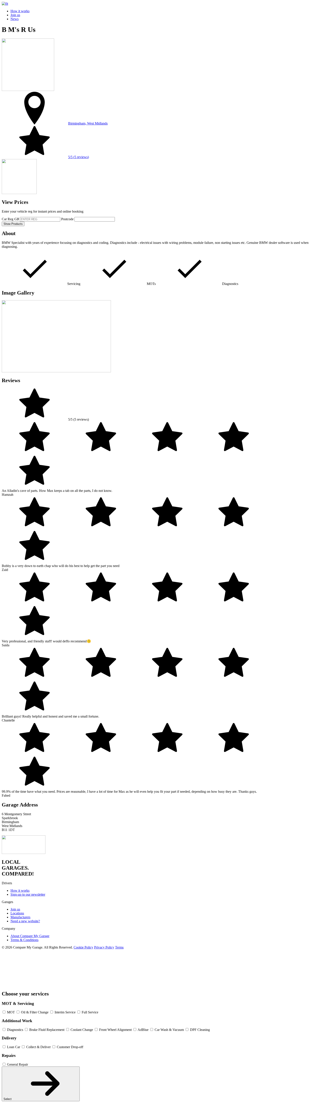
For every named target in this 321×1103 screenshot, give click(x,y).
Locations (17, 913)
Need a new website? (25, 921)
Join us (15, 15)
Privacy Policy (104, 947)
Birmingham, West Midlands (88, 123)
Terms (119, 947)
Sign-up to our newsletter (27, 894)
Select (7, 1099)
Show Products (13, 223)
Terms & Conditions (24, 940)
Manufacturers (20, 917)
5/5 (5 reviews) (78, 157)
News (14, 19)
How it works (19, 11)
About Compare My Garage (29, 936)
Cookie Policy (83, 947)
